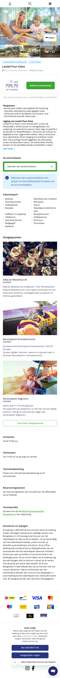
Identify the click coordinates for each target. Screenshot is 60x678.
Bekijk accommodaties (40, 85)
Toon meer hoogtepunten (30, 423)
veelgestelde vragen (30, 636)
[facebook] (33, 668)
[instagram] (27, 668)
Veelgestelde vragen (30, 655)
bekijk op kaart (36, 70)
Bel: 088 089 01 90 (30, 647)
